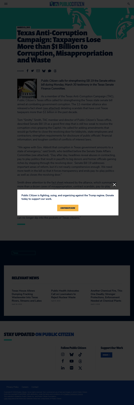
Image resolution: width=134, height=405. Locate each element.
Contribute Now (67, 208)
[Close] (114, 184)
